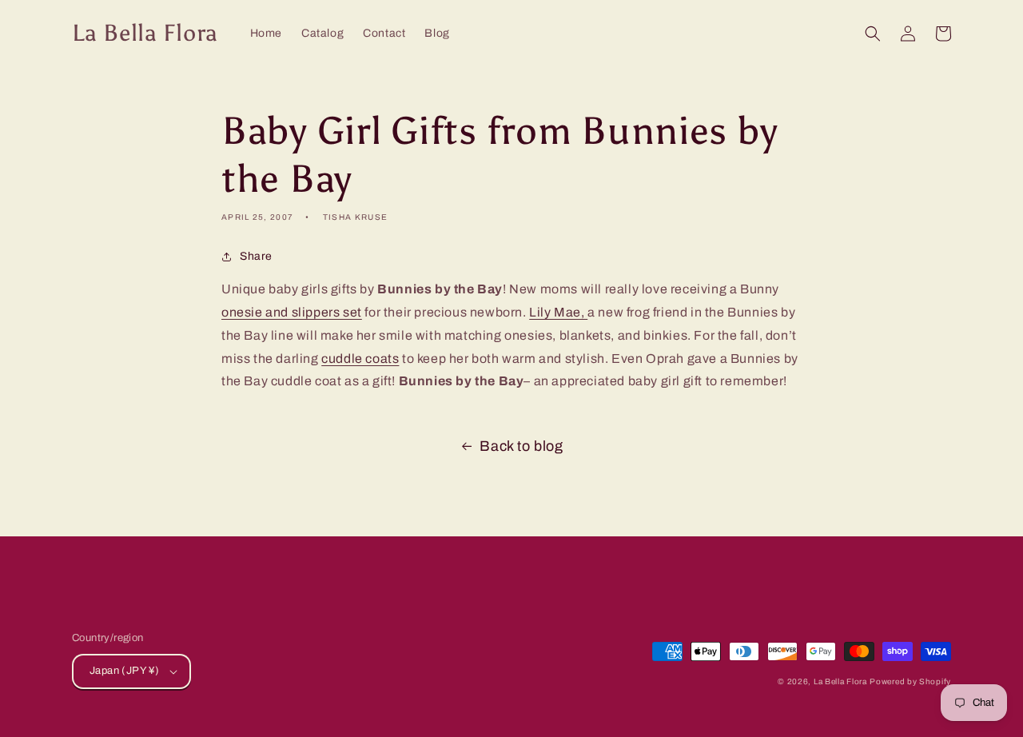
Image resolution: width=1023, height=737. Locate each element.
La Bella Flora (840, 681)
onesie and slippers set (291, 312)
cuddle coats (360, 358)
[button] (872, 33)
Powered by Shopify (910, 681)
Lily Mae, (558, 312)
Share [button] (256, 256)
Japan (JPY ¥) (124, 670)
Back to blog (521, 446)
